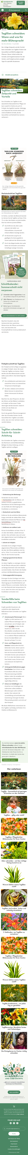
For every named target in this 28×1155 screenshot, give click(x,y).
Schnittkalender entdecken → (10, 760)
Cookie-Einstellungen (14, 1149)
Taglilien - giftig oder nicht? (14, 815)
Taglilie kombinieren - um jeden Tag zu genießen (14, 1004)
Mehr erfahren (20, 1114)
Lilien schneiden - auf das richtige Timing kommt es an (14, 862)
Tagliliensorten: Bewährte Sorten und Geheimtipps (14, 1028)
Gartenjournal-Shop (14, 1138)
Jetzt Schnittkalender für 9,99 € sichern (14, 315)
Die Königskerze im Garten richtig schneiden (14, 1052)
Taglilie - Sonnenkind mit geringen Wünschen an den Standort (14, 792)
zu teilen (11, 626)
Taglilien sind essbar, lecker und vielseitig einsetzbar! (14, 909)
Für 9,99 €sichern (20, 3)
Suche (14, 1134)
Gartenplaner (14, 1141)
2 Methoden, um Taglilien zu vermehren (14, 933)
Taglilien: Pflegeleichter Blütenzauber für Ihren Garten (14, 838)
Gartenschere (7, 500)
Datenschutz (14, 1146)
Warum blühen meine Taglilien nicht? (14, 885)
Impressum (14, 1144)
